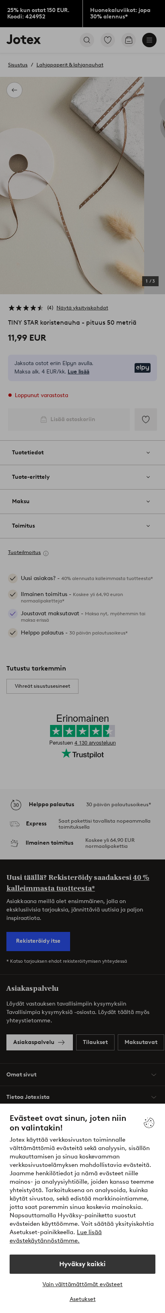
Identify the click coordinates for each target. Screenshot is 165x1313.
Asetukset (83, 1299)
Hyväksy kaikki (82, 1264)
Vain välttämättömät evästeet (82, 1284)
